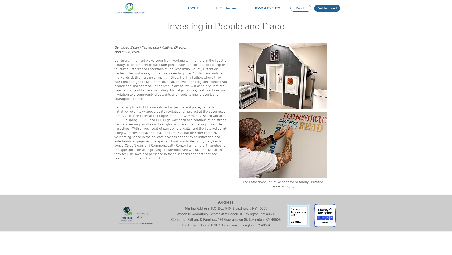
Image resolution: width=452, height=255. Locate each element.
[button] (267, 8)
